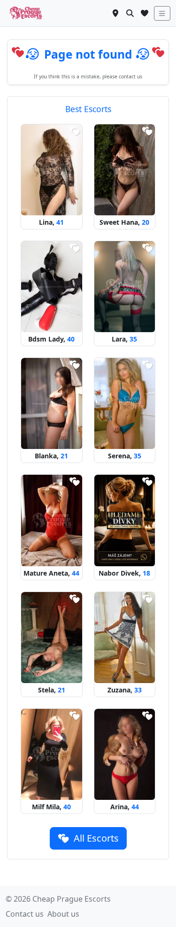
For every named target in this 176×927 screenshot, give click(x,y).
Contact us (25, 914)
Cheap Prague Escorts (71, 899)
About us (63, 914)
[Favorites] (144, 13)
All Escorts (95, 838)
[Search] (130, 13)
